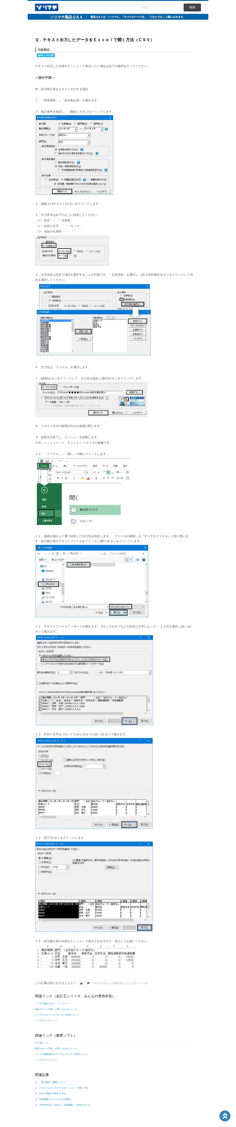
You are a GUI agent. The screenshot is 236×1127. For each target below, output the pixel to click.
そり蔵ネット (41, 1042)
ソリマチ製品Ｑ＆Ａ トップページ (52, 1003)
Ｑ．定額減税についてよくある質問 (52, 1099)
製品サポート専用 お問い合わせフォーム (56, 1009)
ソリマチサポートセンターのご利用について (57, 1014)
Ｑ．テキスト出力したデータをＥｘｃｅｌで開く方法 (61, 1088)
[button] (81, 983)
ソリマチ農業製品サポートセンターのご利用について (61, 1054)
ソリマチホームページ (46, 1020)
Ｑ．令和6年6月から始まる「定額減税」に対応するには (63, 1105)
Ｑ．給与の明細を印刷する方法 (50, 1093)
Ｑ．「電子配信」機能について (50, 1082)
